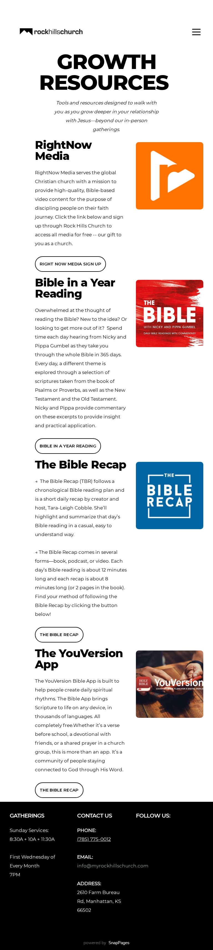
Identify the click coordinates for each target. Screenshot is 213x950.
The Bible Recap (59, 634)
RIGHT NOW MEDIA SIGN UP (70, 264)
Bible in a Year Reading (68, 446)
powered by (106, 942)
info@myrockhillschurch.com (113, 866)
